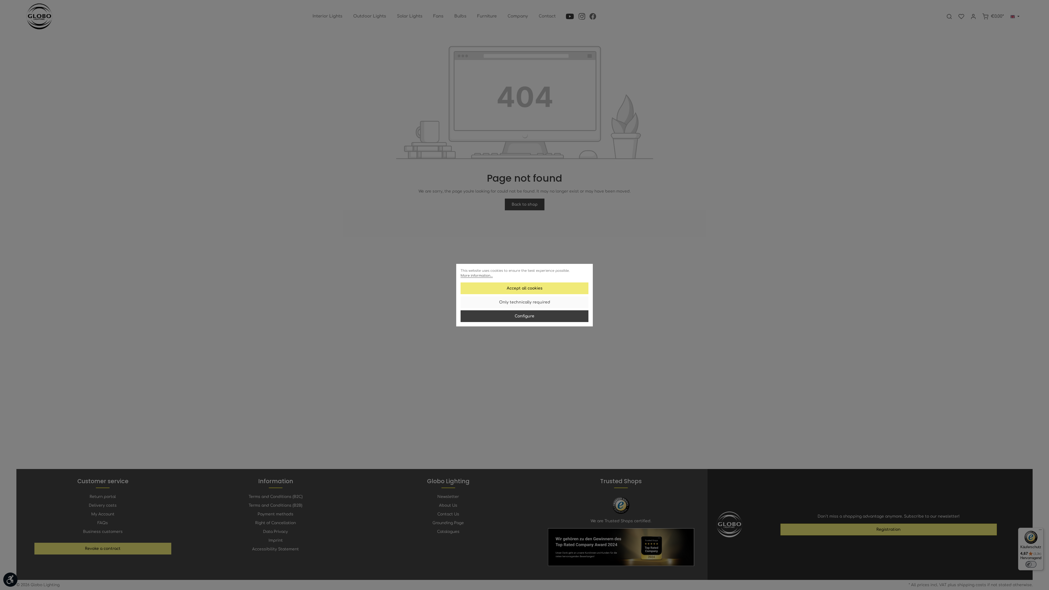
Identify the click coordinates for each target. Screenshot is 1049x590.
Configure (524, 316)
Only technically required (524, 302)
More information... (477, 276)
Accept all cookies (525, 288)
